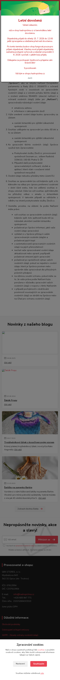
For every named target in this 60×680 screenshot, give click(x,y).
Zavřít (30, 78)
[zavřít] (53, 6)
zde (42, 673)
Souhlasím (38, 663)
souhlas (41, 650)
